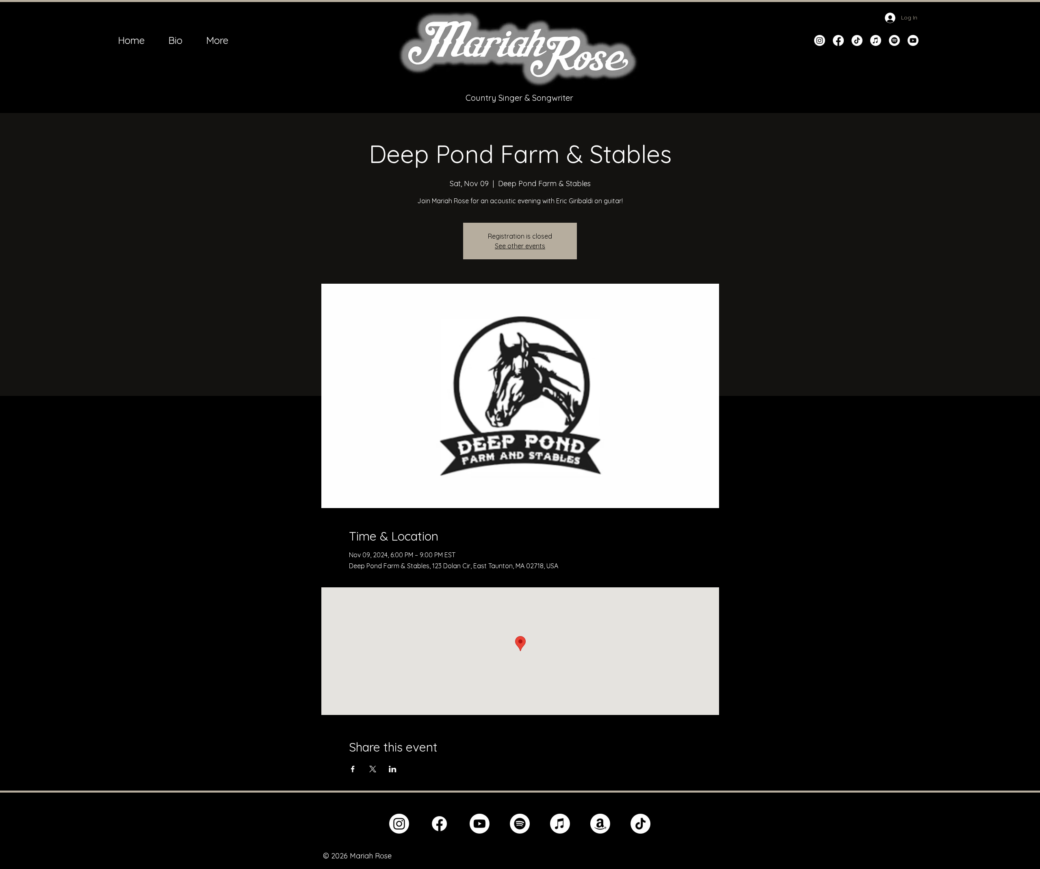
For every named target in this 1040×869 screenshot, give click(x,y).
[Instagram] (819, 40)
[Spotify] (894, 40)
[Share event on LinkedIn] (392, 769)
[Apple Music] (875, 40)
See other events (520, 246)
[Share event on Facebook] (353, 769)
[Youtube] (913, 40)
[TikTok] (857, 40)
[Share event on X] (373, 769)
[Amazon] (600, 824)
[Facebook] (838, 40)
